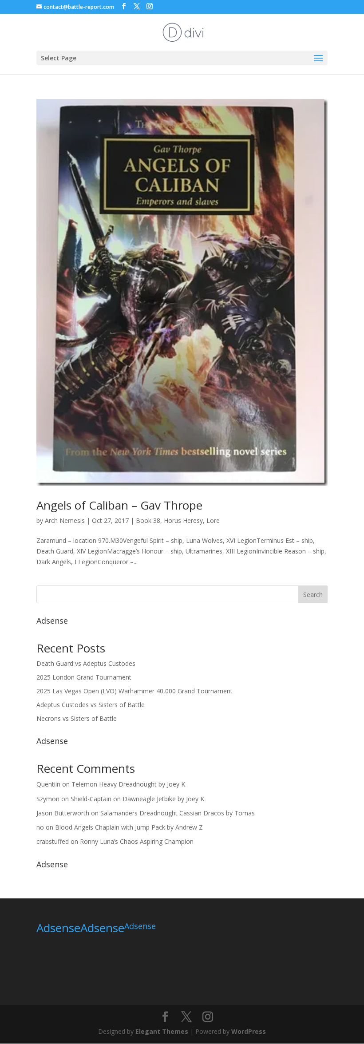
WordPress (248, 1031)
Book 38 (148, 520)
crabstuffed (52, 841)
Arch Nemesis (65, 520)
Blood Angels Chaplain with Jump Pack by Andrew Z (129, 827)
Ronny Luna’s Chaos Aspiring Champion (137, 841)
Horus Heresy (183, 520)
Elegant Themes (161, 1031)
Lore (213, 520)
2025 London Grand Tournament (83, 677)
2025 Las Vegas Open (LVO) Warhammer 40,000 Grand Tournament (134, 691)
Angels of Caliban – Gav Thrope (119, 505)
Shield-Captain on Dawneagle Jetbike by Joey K (137, 799)
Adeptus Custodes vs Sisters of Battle (90, 704)
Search (313, 594)
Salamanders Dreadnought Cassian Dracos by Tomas (177, 813)
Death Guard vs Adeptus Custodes (85, 663)
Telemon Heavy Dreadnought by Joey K (128, 784)
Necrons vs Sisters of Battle (76, 718)
